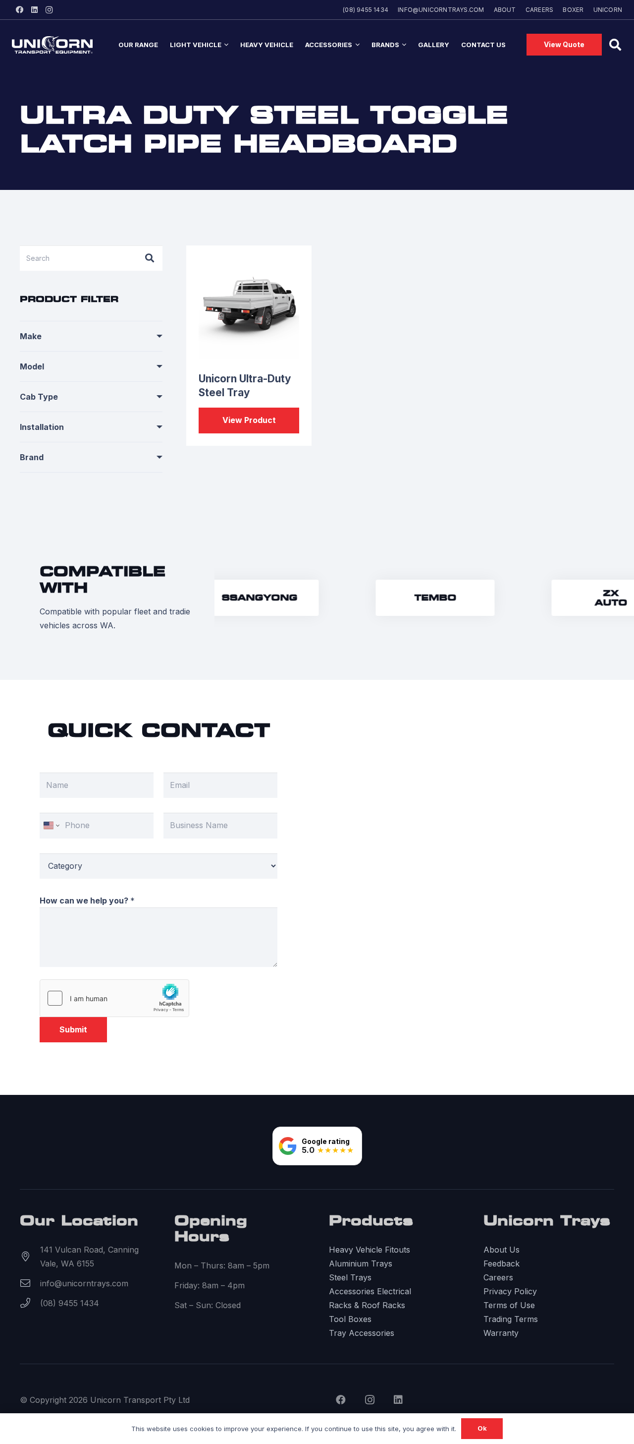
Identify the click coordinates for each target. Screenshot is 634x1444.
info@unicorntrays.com (84, 1283)
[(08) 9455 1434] (30, 1303)
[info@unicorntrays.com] (30, 1283)
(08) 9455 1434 (69, 1303)
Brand (32, 457)
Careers (498, 1277)
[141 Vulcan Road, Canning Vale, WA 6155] (30, 1257)
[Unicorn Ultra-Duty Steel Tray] (249, 308)
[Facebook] (19, 9)
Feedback (501, 1263)
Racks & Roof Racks (367, 1305)
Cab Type (39, 397)
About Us (501, 1250)
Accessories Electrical (370, 1291)
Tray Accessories (361, 1333)
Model (32, 366)
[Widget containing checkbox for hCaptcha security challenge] (114, 998)
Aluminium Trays (360, 1263)
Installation (42, 427)
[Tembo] (427, 598)
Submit (73, 1029)
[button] (224, 44)
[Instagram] (49, 9)
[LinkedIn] (34, 9)
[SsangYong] (251, 598)
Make (31, 336)
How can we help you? (87, 900)
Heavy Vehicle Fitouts (369, 1250)
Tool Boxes (350, 1319)
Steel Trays (350, 1277)
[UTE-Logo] (52, 45)
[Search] (149, 258)
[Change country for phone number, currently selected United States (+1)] (51, 825)
